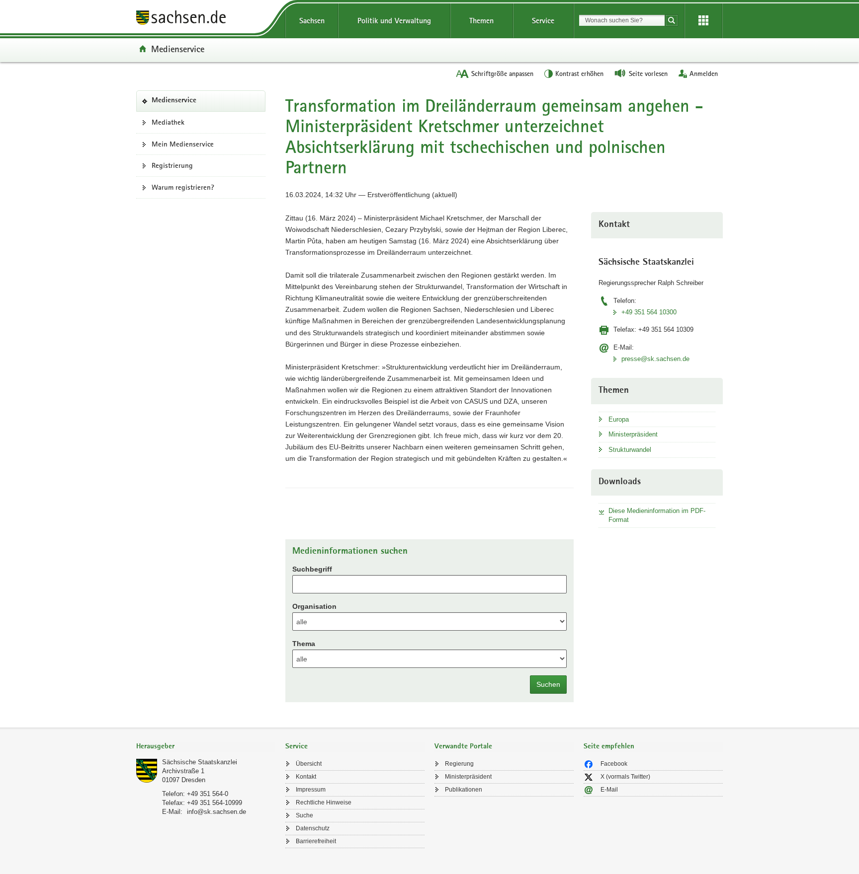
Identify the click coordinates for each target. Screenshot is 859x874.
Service (543, 20)
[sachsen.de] (205, 19)
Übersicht (309, 763)
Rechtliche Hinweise (323, 802)
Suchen (548, 684)
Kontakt (306, 776)
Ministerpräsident (633, 434)
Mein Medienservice (183, 144)
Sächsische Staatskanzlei (199, 762)
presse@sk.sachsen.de (655, 359)
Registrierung (172, 165)
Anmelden (703, 73)
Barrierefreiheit (316, 841)
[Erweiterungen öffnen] (703, 20)
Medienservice (177, 49)
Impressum (311, 789)
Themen (481, 20)
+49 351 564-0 (207, 794)
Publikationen (463, 789)
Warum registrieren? (183, 187)
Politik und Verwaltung (394, 20)
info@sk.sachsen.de (216, 811)
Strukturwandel (629, 449)
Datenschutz (313, 828)
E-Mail (609, 789)
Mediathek (168, 122)
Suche (304, 815)
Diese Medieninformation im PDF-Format (656, 515)
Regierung (459, 763)
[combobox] (622, 20)
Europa (618, 419)
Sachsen (312, 20)
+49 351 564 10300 (649, 312)
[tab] (205, 747)
